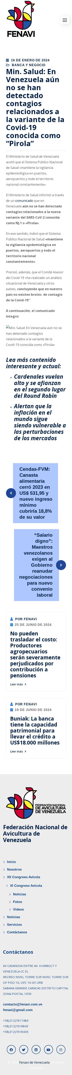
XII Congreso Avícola (23, 877)
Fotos (17, 902)
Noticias (19, 894)
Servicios (14, 925)
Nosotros (14, 869)
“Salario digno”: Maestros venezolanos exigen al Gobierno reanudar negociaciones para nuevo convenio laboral (36, 565)
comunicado (24, 200)
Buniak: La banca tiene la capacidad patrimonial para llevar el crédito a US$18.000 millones (35, 730)
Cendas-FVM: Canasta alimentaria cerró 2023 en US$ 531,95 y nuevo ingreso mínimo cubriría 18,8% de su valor (35, 493)
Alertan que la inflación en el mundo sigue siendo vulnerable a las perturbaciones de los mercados (40, 422)
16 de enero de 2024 (30, 60)
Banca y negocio (28, 65)
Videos (18, 909)
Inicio (11, 862)
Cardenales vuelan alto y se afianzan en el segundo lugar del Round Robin (40, 386)
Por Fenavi (25, 619)
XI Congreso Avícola (26, 886)
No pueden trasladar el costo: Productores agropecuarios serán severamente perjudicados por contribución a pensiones (35, 654)
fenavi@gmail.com (18, 1010)
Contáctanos (17, 932)
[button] (65, 20)
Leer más (16, 684)
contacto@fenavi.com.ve (22, 1004)
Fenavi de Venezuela (34, 1062)
